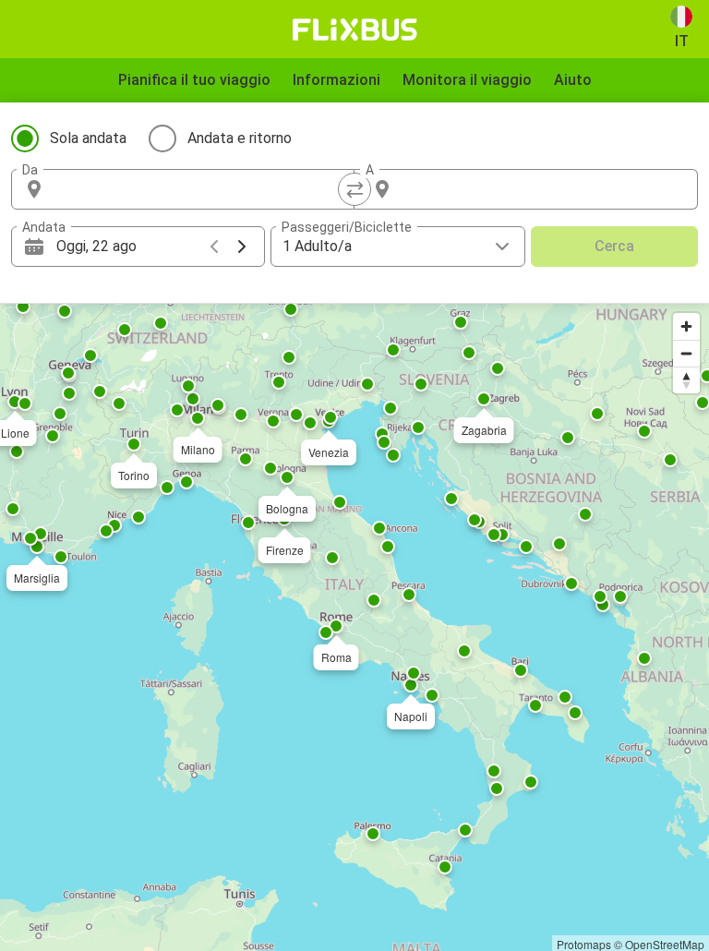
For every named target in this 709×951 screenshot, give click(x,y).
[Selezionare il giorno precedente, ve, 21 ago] (214, 246)
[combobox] (199, 189)
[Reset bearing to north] (686, 380)
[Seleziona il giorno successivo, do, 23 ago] (242, 246)
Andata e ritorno (239, 138)
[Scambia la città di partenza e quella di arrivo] (354, 189)
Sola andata (88, 138)
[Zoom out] (686, 353)
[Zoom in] (686, 326)
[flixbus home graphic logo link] (355, 29)
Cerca (614, 246)
